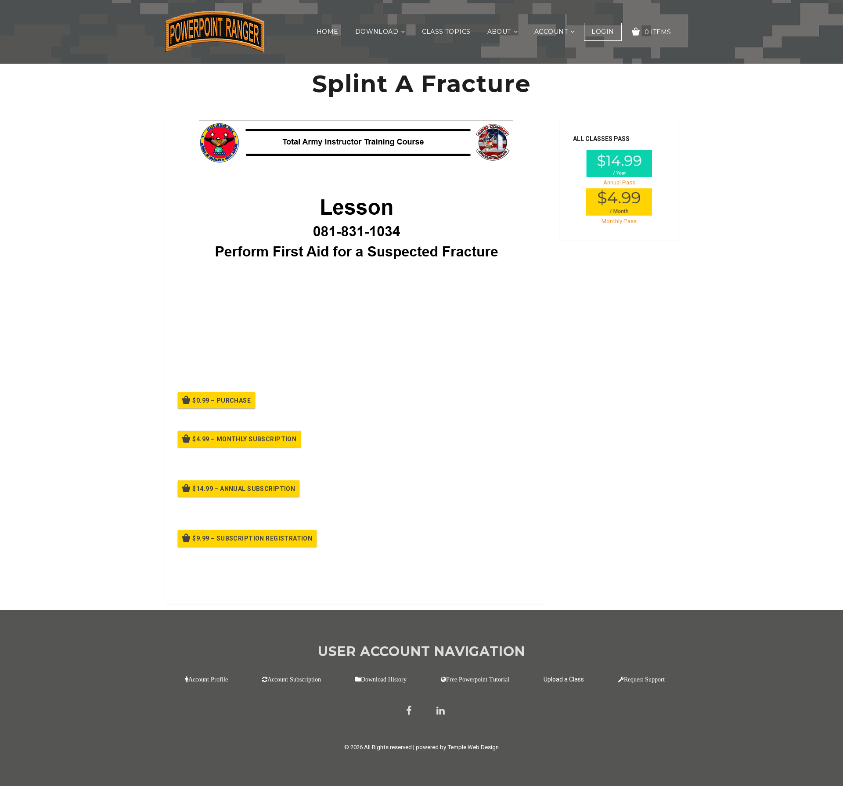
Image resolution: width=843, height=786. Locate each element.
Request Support (644, 679)
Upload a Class (564, 679)
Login (602, 32)
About (499, 32)
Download (376, 32)
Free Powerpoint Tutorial (477, 679)
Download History (384, 679)
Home (328, 32)
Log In (242, 584)
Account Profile (208, 679)
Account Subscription (294, 679)
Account (551, 32)
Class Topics (446, 32)
